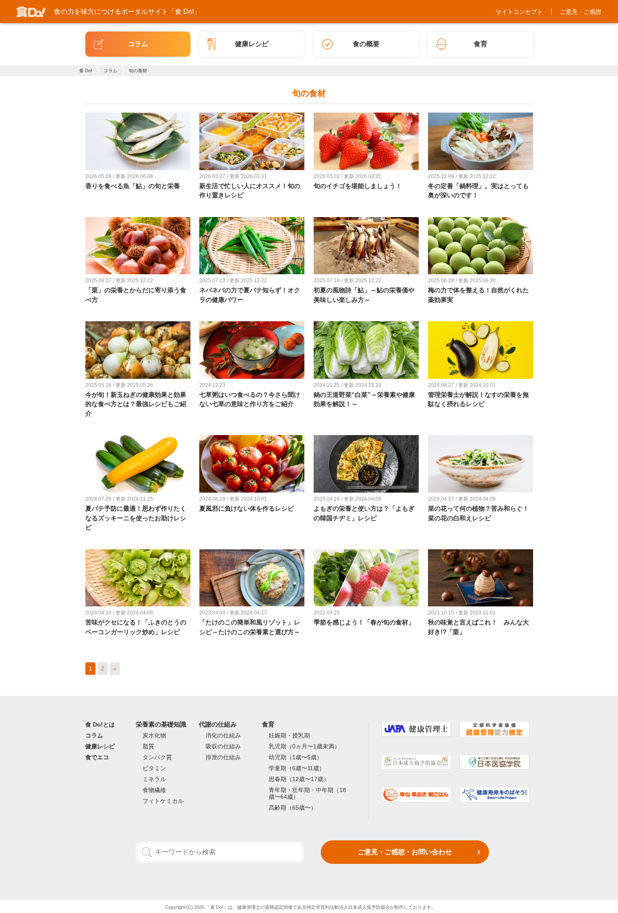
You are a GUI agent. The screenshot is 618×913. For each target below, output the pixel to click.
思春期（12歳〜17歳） (299, 779)
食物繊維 (154, 790)
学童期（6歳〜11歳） (297, 768)
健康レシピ (100, 746)
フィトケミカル (163, 801)
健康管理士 (248, 907)
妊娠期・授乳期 (289, 735)
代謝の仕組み (218, 724)
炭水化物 (154, 735)
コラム (110, 70)
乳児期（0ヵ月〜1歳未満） (304, 746)
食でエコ (97, 757)
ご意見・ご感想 (580, 11)
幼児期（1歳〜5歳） (295, 757)
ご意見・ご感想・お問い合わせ (405, 851)
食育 (268, 724)
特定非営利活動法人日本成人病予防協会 (348, 907)
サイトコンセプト (519, 11)
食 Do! (85, 70)
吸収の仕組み (223, 746)
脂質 (148, 746)
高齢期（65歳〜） (293, 807)
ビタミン (154, 768)
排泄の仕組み (223, 757)
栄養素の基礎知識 (161, 724)
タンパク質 (157, 757)
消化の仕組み (223, 735)
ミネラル (154, 779)
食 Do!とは (100, 724)
